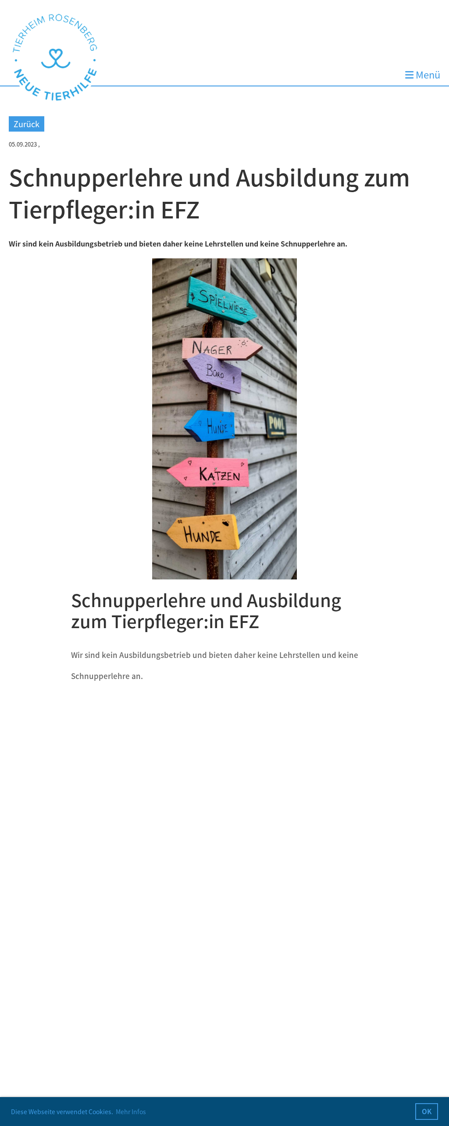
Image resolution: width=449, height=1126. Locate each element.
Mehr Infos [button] (131, 1111)
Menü (426, 75)
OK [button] (427, 1111)
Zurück (26, 124)
